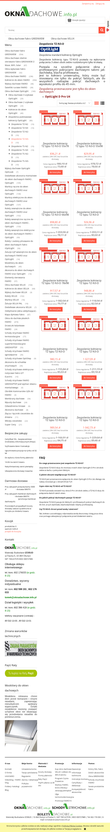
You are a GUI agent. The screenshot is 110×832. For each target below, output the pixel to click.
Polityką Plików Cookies (72, 826)
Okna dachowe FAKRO (15, 76)
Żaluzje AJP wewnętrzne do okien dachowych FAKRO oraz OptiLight (21, 256)
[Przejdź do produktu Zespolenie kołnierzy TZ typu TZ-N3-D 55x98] (89, 126)
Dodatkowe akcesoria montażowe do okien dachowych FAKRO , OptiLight (21, 179)
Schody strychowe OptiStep (18, 358)
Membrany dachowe (14, 398)
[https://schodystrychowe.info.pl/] (73, 806)
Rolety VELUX (11, 296)
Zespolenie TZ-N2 (19, 124)
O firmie (8, 772)
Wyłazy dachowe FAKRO (16, 83)
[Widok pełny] (102, 103)
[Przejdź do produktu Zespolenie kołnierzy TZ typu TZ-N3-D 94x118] (55, 399)
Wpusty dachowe (13, 402)
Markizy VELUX (12, 299)
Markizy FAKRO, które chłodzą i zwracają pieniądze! (63, 788)
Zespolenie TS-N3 (19, 150)
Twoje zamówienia (29, 772)
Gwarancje (76, 769)
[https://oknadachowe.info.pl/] (32, 806)
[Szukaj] (102, 30)
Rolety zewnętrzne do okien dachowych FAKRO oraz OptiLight (18, 212)
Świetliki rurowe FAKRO (16, 87)
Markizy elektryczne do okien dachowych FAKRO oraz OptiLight (19, 201)
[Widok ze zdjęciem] (97, 103)
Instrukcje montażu (80, 779)
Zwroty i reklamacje (30, 779)
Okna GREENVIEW (96, 776)
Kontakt (8, 769)
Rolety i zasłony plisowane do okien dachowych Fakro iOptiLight (19, 245)
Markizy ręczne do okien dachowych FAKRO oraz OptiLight (16, 190)
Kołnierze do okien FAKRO (17, 80)
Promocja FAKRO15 (63, 800)
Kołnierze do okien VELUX (17, 288)
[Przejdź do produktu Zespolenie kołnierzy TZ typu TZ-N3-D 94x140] (89, 399)
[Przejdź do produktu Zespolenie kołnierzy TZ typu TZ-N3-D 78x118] (89, 263)
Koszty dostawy (45, 772)
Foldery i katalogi (12, 786)
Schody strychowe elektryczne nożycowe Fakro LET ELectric (19, 373)
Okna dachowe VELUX (15, 284)
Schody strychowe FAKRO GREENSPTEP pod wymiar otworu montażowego (20, 384)
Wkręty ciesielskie (13, 420)
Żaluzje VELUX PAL (13, 303)
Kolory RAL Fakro (95, 769)
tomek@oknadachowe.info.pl (21, 597)
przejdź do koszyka (13, 531)
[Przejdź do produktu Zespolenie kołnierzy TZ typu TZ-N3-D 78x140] (55, 331)
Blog (7, 790)
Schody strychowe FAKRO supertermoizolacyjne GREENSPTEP (17, 344)
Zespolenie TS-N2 (19, 146)
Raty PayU (42, 779)
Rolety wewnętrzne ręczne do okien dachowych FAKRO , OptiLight (19, 223)
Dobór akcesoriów (96, 772)
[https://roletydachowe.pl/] (55, 813)
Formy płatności (45, 775)
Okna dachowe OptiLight (17, 91)
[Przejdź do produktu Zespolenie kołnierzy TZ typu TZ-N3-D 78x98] (55, 263)
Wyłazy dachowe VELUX (16, 292)
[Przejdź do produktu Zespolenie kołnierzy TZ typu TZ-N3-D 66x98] (55, 194)
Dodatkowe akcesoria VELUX (18, 307)
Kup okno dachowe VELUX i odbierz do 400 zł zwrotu (63, 772)
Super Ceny (10, 424)
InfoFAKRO (9, 776)
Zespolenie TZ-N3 (19, 128)
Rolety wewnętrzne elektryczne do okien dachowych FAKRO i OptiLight (20, 234)
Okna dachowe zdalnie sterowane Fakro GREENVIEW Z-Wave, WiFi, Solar (20, 62)
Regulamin (26, 776)
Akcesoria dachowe (14, 409)
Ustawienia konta (29, 769)
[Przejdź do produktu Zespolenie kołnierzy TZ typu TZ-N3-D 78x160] (89, 331)
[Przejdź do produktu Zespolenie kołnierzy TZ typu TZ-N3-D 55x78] (55, 126)
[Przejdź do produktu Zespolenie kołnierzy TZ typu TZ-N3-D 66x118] (89, 194)
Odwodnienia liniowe (15, 406)
